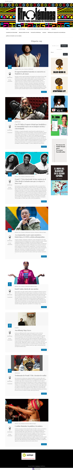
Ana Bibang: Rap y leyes (23, 330)
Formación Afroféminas (36, 32)
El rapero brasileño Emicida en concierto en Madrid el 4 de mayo (30, 73)
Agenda (17, 69)
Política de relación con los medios (13, 35)
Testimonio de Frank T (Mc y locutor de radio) (30, 375)
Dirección (54, 29)
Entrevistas (32, 176)
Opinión (17, 327)
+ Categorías (13, 29)
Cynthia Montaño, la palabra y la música (28, 426)
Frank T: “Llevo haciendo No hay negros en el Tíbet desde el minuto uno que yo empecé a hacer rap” (30, 181)
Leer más (44, 91)
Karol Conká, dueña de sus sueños (26, 289)
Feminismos (37, 232)
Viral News (37, 466)
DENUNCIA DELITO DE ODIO (24, 32)
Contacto (44, 32)
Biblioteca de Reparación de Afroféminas (56, 32)
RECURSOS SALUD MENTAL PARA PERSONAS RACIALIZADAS (38, 29)
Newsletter (64, 45)
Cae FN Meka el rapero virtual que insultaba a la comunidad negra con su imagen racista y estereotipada (30, 126)
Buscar (52, 52)
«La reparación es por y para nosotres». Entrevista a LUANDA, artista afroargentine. (30, 236)
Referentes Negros (43, 232)
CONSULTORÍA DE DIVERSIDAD (11, 32)
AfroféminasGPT (21, 29)
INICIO (7, 29)
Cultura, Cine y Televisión (23, 69)
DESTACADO (30, 69)
